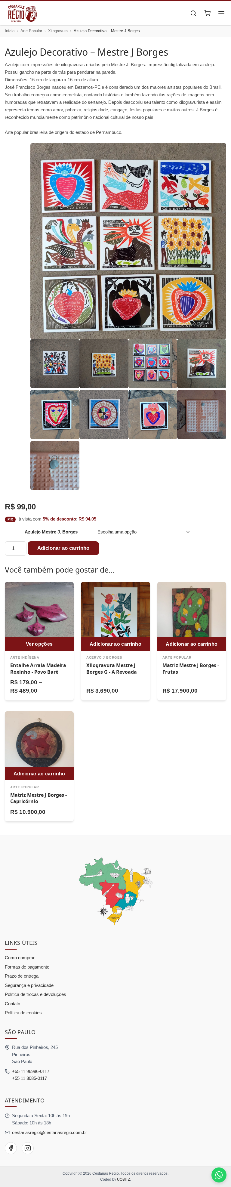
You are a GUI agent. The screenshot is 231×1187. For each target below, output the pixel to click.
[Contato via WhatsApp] (218, 1174)
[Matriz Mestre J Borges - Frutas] (191, 616)
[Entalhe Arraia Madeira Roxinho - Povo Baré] (39, 616)
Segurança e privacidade (29, 985)
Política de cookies (23, 1012)
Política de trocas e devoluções (35, 994)
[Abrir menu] (221, 13)
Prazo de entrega (21, 975)
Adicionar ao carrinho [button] (115, 644)
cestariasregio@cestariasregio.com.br (49, 1132)
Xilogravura (58, 31)
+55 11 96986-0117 (30, 1071)
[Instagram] (28, 1148)
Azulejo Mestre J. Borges (51, 531)
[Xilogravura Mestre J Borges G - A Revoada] (115, 616)
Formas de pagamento (27, 966)
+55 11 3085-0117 (29, 1078)
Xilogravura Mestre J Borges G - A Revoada (111, 668)
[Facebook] (11, 1148)
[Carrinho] (207, 13)
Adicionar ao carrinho (63, 548)
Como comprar (20, 957)
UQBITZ (123, 1179)
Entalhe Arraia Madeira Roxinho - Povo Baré (38, 668)
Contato (12, 1003)
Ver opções (39, 644)
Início (9, 31)
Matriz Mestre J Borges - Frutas (190, 668)
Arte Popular (31, 31)
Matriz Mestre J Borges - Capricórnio (38, 798)
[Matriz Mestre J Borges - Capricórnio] (39, 745)
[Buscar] (193, 13)
